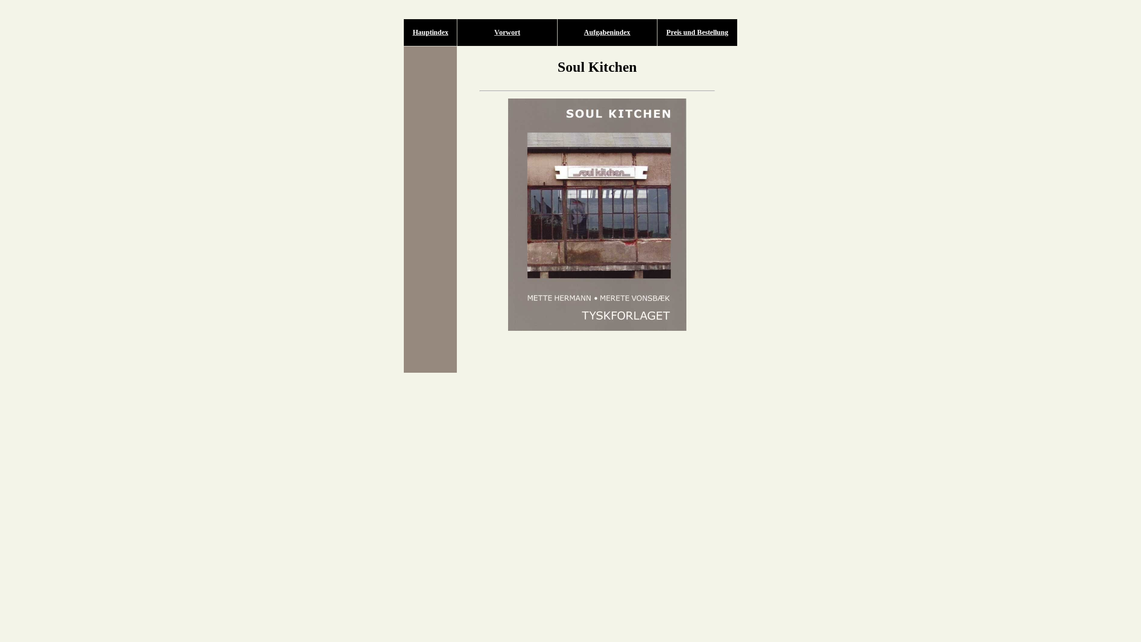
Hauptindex (430, 32)
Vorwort (507, 32)
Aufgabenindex (607, 32)
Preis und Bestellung (697, 32)
